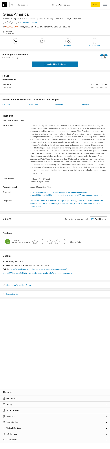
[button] (105, 5)
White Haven (34, 104)
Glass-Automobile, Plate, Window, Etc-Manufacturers (51, 204)
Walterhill (59, 104)
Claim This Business (56, 64)
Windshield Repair (11, 19)
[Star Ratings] (11, 22)
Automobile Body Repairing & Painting (36, 19)
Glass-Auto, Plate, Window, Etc (67, 19)
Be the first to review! (29, 23)
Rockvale (6, 104)
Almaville (85, 104)
